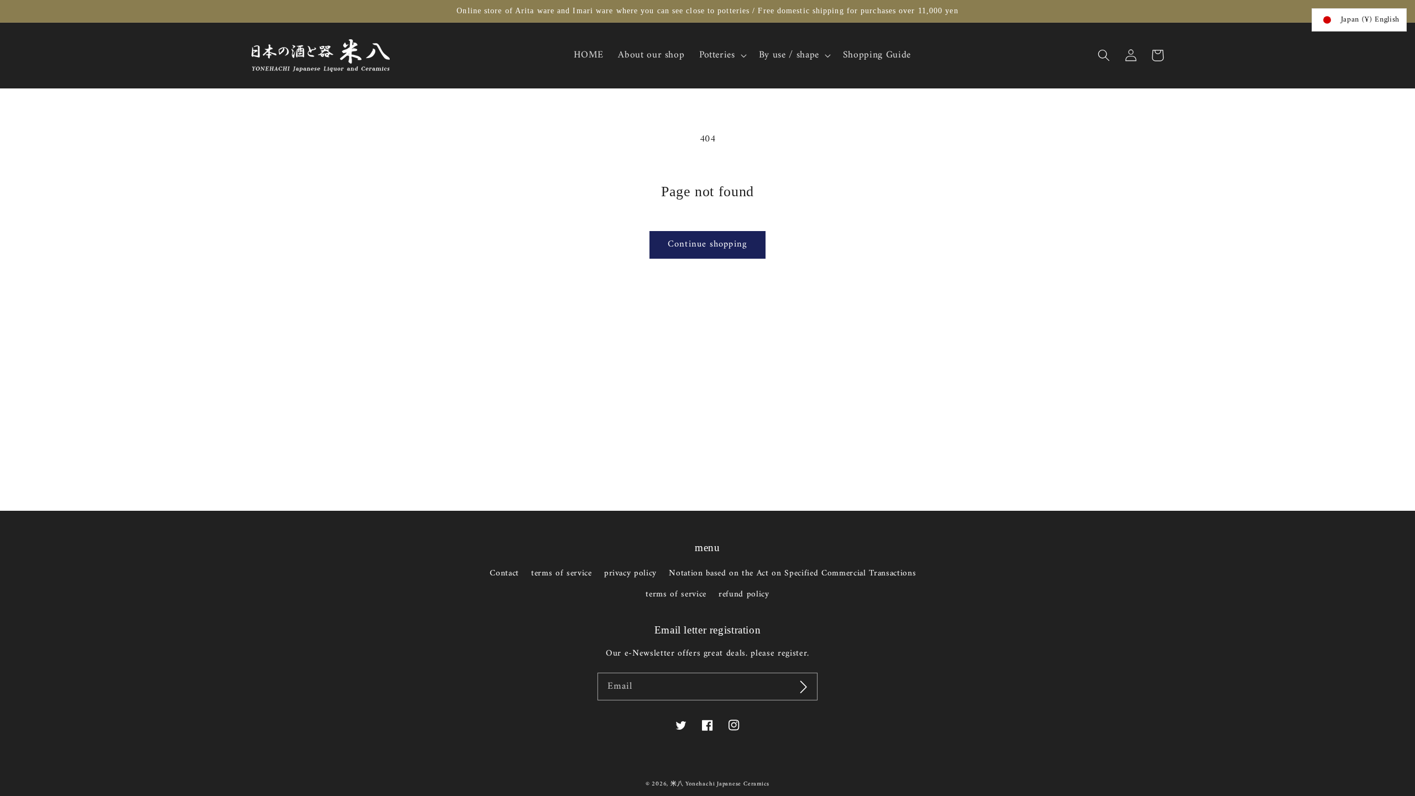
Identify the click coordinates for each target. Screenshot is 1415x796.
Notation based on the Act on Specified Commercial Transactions (792, 573)
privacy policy (630, 573)
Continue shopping (707, 244)
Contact (504, 574)
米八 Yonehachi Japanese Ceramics (719, 784)
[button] (1104, 55)
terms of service (561, 573)
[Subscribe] (803, 686)
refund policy (744, 594)
